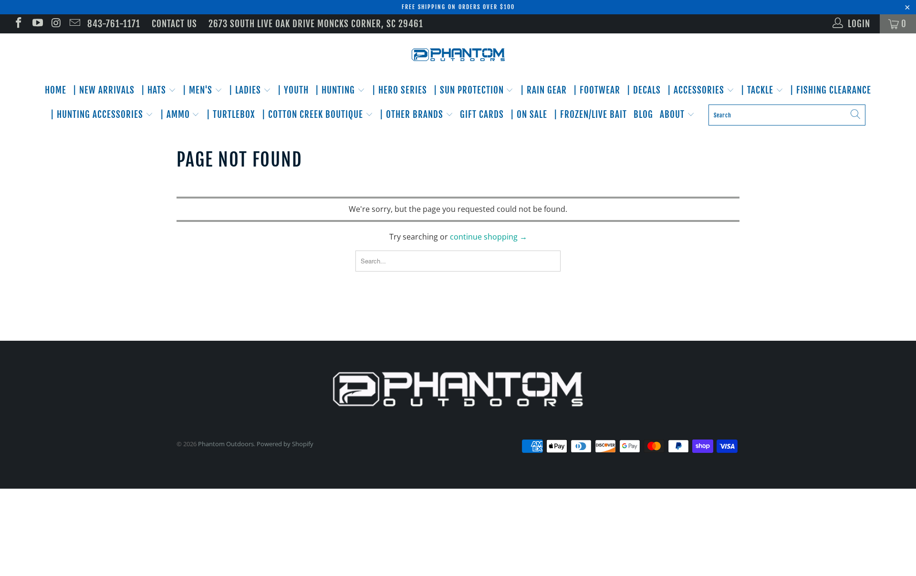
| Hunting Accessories (98, 114)
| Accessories (697, 90)
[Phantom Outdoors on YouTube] (36, 24)
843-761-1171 (113, 24)
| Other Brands (413, 114)
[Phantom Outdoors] (458, 54)
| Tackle (758, 90)
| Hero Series (399, 90)
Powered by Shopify (285, 444)
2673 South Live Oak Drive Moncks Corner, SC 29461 (315, 24)
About (673, 114)
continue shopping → (488, 236)
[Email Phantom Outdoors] (74, 24)
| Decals (644, 90)
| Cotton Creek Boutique (313, 114)
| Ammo (176, 114)
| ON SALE (528, 114)
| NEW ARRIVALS (104, 90)
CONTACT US (174, 24)
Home (55, 90)
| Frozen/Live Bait (590, 114)
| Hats (154, 90)
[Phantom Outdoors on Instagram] (56, 24)
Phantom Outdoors (226, 444)
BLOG (643, 114)
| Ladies (246, 90)
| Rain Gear (543, 90)
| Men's (199, 90)
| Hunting (336, 90)
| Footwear (596, 90)
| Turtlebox (231, 114)
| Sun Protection (470, 90)
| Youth (293, 90)
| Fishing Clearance (830, 90)
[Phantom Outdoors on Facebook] (18, 24)
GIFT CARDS (482, 114)
